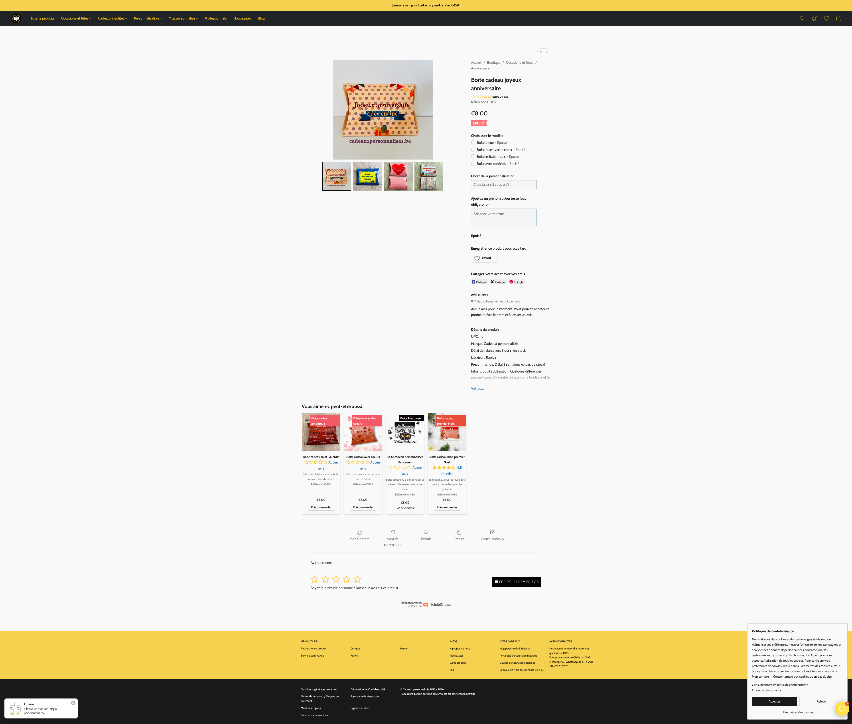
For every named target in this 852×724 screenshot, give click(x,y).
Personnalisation (147, 18)
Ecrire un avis (500, 96)
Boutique (493, 62)
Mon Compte (359, 539)
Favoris (426, 539)
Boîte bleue (492, 142)
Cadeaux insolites (111, 18)
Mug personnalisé (182, 18)
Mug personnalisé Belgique (515, 648)
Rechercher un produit (313, 648)
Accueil (476, 62)
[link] (798, 710)
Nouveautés (242, 18)
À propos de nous (460, 648)
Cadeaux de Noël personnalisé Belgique (522, 669)
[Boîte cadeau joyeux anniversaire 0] (336, 176)
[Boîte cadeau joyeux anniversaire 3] (428, 176)
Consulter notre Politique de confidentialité (780, 685)
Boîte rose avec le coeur (501, 150)
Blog (261, 18)
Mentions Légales (311, 708)
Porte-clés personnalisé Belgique (518, 655)
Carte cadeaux (458, 662)
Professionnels (216, 18)
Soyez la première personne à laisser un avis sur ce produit (354, 588)
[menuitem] (541, 52)
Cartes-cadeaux (492, 539)
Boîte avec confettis (498, 164)
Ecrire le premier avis (518, 582)
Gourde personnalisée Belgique (517, 662)
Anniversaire (480, 68)
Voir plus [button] (477, 388)
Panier (459, 539)
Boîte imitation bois (498, 156)
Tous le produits (42, 18)
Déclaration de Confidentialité (368, 689)
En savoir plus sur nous (766, 690)
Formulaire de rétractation (365, 696)
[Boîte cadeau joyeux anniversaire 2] (398, 176)
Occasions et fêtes (75, 18)
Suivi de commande (392, 542)
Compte (355, 648)
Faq (452, 669)
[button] (16, 18)
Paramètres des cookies (314, 715)
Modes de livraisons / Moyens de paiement (320, 698)
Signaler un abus (360, 708)
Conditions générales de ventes (319, 689)
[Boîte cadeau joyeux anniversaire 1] (367, 176)
